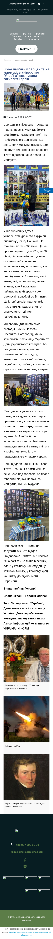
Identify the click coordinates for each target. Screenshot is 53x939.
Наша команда (33, 36)
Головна (13, 33)
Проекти (39, 33)
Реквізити (19, 39)
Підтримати (26, 48)
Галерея (16, 36)
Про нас (26, 33)
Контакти (34, 39)
